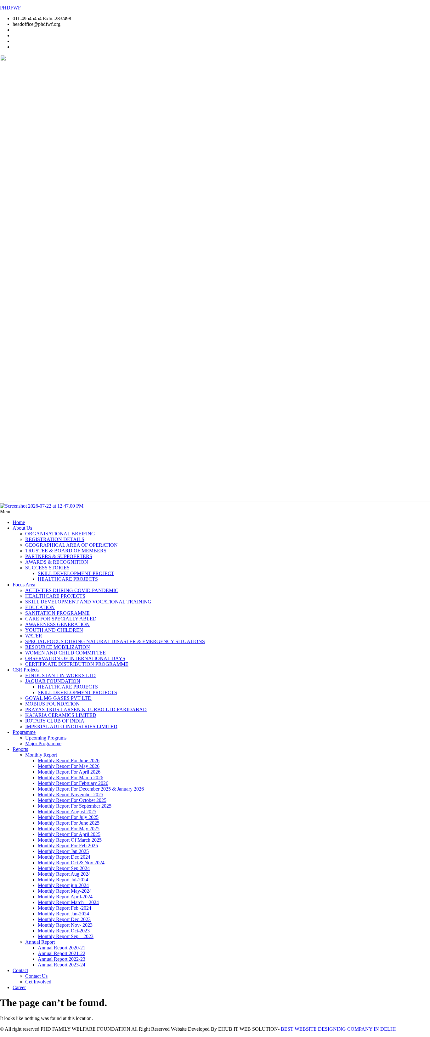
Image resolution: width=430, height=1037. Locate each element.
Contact (20, 970)
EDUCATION (40, 607)
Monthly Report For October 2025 (72, 800)
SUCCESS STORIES (47, 567)
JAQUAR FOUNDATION (52, 681)
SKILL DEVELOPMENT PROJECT (76, 573)
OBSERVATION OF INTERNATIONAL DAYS (75, 658)
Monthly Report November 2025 (70, 794)
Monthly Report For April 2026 (69, 772)
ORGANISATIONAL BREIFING (60, 533)
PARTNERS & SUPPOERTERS (58, 556)
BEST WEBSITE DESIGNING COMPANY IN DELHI (338, 1029)
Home (19, 522)
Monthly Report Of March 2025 (70, 840)
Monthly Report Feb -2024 (64, 908)
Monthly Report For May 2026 (68, 766)
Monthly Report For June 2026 (68, 760)
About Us (22, 528)
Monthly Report (41, 755)
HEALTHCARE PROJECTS (68, 579)
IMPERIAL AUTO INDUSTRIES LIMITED (71, 726)
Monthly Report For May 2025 (68, 828)
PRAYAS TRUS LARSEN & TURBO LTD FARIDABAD (86, 709)
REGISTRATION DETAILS (54, 539)
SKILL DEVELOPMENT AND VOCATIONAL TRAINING (88, 601)
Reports (20, 749)
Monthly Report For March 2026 (70, 777)
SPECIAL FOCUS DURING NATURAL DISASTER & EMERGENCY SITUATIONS (115, 641)
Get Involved (38, 981)
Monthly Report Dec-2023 (64, 919)
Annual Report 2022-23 (61, 959)
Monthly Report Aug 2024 (64, 874)
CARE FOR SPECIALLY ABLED (61, 618)
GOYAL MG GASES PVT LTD (58, 698)
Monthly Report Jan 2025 (63, 851)
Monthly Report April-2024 (65, 896)
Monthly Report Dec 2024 (64, 857)
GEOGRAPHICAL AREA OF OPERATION (71, 545)
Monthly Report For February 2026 (73, 783)
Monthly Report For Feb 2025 (68, 845)
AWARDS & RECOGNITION (56, 562)
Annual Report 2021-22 (61, 953)
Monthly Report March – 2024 (68, 902)
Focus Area (24, 584)
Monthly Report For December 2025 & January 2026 (91, 789)
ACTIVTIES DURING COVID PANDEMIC (71, 590)
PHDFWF (10, 7)
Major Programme (43, 743)
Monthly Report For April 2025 (69, 834)
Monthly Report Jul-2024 (63, 879)
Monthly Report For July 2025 (68, 817)
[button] (215, 512)
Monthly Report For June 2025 (68, 823)
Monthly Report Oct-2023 (64, 930)
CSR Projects (26, 669)
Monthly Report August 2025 (67, 811)
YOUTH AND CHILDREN (54, 630)
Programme (24, 732)
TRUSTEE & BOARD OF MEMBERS (65, 550)
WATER (33, 635)
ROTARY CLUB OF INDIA (54, 720)
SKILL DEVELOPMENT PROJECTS (77, 692)
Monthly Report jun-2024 (63, 885)
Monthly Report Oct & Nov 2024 (71, 862)
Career (19, 987)
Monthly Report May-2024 (65, 891)
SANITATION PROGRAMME (57, 613)
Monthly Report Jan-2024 (63, 913)
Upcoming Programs (45, 737)
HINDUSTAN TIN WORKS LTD (60, 675)
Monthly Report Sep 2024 (64, 868)
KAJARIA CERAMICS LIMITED (60, 715)
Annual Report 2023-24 (61, 964)
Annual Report (40, 942)
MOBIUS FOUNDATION (52, 703)
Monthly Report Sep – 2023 (65, 936)
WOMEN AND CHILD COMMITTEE (65, 652)
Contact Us (36, 976)
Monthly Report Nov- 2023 (65, 925)
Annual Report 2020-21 (61, 947)
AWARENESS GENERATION (57, 624)
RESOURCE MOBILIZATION (57, 647)
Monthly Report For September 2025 (74, 806)
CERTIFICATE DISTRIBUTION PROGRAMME (76, 664)
